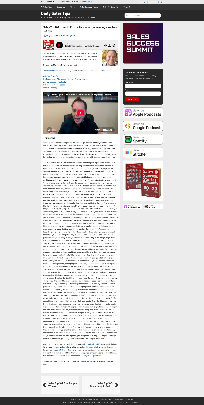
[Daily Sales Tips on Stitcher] (143, 152)
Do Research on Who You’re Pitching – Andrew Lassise (65, 79)
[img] (114, 45)
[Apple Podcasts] (140, 2)
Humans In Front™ (102, 402)
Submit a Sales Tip (50, 76)
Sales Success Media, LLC (90, 400)
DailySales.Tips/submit (92, 356)
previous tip (108, 347)
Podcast (104, 400)
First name (129, 82)
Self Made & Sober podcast (61, 350)
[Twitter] (144, 2)
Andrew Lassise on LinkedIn (54, 82)
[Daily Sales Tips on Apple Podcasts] (143, 112)
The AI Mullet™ (136, 402)
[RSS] (161, 2)
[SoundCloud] (154, 2)
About (110, 400)
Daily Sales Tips (55, 13)
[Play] (60, 45)
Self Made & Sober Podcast (54, 85)
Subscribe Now (88, 1)
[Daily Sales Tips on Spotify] (143, 139)
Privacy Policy (119, 400)
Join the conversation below (54, 70)
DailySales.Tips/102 (92, 344)
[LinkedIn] (147, 2)
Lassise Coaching (50, 88)
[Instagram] (151, 2)
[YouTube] (158, 2)
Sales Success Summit (87, 402)
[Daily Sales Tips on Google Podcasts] (143, 126)
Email (127, 90)
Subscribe (132, 99)
